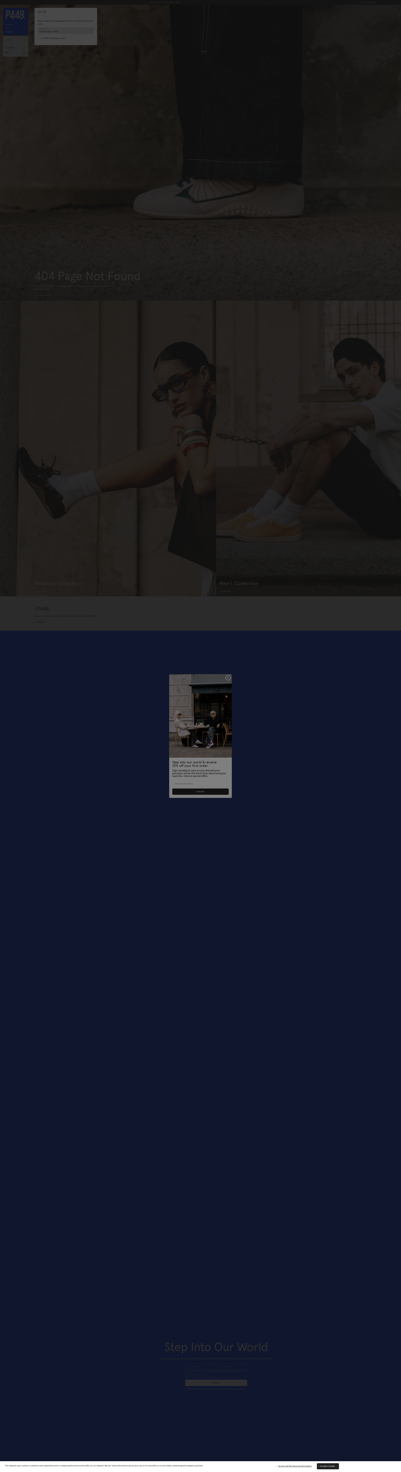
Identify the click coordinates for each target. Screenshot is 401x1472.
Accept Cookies (327, 1466)
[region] (200, 1466)
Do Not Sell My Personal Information (295, 1466)
